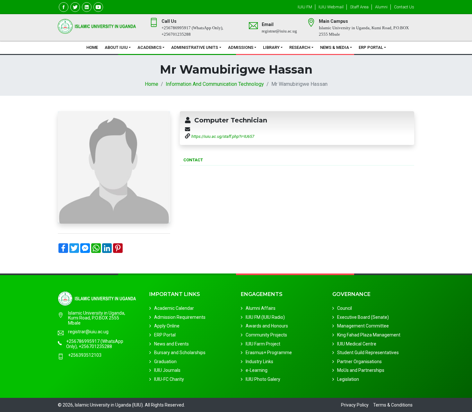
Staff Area (359, 6)
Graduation (165, 361)
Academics (149, 47)
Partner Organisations (359, 361)
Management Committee (363, 325)
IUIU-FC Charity (169, 379)
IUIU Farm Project (263, 343)
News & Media (334, 47)
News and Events (171, 343)
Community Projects (266, 334)
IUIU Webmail (331, 6)
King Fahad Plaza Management (368, 334)
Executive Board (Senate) (363, 317)
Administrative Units (194, 47)
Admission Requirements (179, 317)
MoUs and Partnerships (360, 370)
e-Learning (256, 370)
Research (299, 47)
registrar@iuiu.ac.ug (88, 331)
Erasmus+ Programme (269, 352)
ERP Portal (371, 47)
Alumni (381, 6)
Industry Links (259, 361)
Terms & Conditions (393, 405)
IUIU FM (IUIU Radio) (265, 317)
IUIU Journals (167, 370)
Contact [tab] (193, 159)
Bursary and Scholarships (179, 352)
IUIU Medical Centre (356, 343)
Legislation (348, 379)
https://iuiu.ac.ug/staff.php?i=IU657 (222, 136)
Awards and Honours (267, 325)
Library (271, 47)
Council (344, 308)
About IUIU (116, 47)
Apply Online (166, 325)
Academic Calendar (174, 308)
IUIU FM (305, 6)
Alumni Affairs (260, 308)
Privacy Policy (355, 405)
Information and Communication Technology (215, 84)
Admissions (240, 47)
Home (92, 47)
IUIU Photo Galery (263, 379)
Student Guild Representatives (368, 352)
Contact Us (404, 6)
